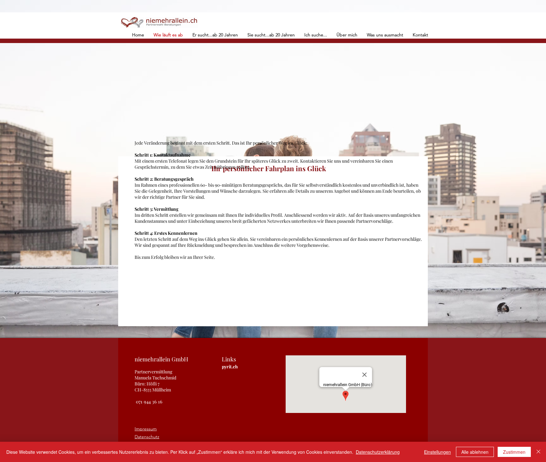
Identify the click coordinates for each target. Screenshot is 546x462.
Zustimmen (514, 452)
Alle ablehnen (474, 452)
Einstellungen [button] (437, 452)
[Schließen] (538, 452)
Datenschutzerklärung (378, 452)
